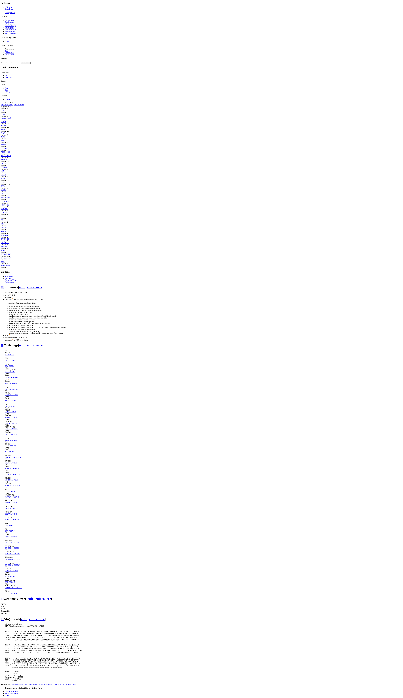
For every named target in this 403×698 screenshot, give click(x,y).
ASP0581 (4, 148)
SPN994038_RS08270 (12, 559)
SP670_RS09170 (11, 383)
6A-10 (3, 129)
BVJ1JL (3, 163)
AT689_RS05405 (11, 503)
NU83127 (4, 209)
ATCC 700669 (6, 156)
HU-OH (3, 175)
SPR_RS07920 (10, 531)
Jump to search (19, 105)
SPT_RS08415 (10, 582)
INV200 (3, 190)
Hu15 (3, 178)
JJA (2, 193)
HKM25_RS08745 (11, 389)
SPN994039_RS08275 (12, 565)
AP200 (3, 144)
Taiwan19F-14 (6, 258)
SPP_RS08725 (10, 525)
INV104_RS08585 (11, 480)
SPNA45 (4, 246)
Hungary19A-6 (6, 118)
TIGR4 (11, 106)
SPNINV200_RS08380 (13, 485)
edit (22, 287)
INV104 (3, 186)
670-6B (3, 125)
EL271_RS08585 (11, 463)
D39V (3, 114)
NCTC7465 (5, 201)
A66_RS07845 (10, 406)
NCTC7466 (5, 205)
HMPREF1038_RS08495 (13, 457)
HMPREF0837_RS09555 (13, 588)
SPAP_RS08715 (10, 412)
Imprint (7, 695)
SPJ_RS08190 (10, 491)
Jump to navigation (7, 105)
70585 (3, 133)
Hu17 (3, 182)
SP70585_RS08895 (11, 395)
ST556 (3, 250)
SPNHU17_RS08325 (12, 474)
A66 (2, 141)
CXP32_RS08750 (11, 593)
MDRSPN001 (5, 197)
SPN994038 (5, 239)
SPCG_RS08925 (10, 446)
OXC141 (4, 212)
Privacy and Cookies (12, 691)
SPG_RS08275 (10, 451)
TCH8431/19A (6, 254)
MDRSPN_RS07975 (12, 497)
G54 (2, 171)
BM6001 (4, 159)
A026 (3, 137)
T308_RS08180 (10, 400)
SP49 (2, 224)
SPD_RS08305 (10, 360)
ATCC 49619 (5, 152)
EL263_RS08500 (11, 423)
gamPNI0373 (5, 265)
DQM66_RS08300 (11, 508)
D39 (2, 110)
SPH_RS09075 (10, 372)
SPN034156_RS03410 (12, 548)
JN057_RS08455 (11, 440)
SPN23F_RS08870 (11, 429)
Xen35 (3, 262)
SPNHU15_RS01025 (12, 468)
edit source (34, 287)
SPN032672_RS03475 (12, 542)
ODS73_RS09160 (11, 434)
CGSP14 (4, 167)
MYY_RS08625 (10, 576)
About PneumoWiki (11, 693)
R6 (2, 220)
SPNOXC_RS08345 (12, 520)
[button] (2, 16)
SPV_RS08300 (10, 366)
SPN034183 (5, 235)
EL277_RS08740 (11, 514)
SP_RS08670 (9, 355)
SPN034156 (5, 231)
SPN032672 (5, 228)
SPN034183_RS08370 (12, 554)
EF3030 (3, 122)
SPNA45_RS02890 (11, 571)
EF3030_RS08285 (11, 377)
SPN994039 (5, 243)
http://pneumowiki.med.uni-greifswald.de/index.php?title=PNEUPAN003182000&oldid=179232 (44, 684)
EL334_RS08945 (11, 417)
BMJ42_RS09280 (11, 537)
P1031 (3, 216)
